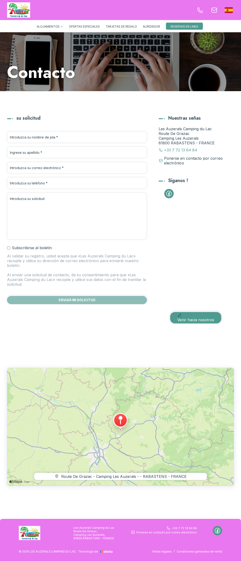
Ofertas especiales (84, 26)
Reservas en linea (184, 26)
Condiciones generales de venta (199, 551)
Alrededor (151, 26)
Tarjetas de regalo (121, 26)
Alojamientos (48, 26)
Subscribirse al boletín (32, 247)
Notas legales (162, 551)
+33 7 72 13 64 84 (184, 528)
